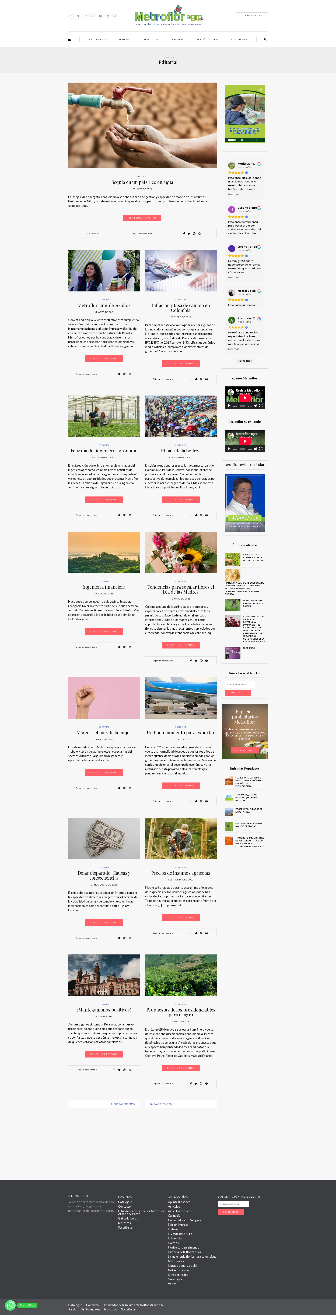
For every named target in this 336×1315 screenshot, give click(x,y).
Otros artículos (178, 1275)
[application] (245, 397)
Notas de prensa (179, 1270)
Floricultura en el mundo (183, 1247)
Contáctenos (244, 750)
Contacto (177, 39)
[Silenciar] (255, 405)
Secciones (96, 39)
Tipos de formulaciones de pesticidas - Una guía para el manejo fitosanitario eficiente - (249, 843)
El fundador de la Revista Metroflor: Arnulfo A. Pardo (141, 1212)
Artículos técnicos (180, 1211)
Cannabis (174, 1215)
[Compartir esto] (184, 233)
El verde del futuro (180, 1234)
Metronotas (176, 1261)
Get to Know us (252, 16)
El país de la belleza (181, 450)
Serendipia (175, 1279)
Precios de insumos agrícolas (180, 873)
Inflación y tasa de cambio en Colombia (181, 307)
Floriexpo (249, 648)
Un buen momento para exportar (181, 732)
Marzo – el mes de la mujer (104, 732)
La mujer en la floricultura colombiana (192, 1256)
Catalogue (125, 1202)
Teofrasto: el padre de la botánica (248, 810)
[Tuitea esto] (189, 233)
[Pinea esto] (199, 233)
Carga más (245, 360)
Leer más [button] (233, 194)
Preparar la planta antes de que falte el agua (253, 557)
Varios (172, 1284)
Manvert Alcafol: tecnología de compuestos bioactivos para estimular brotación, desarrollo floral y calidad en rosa (244, 588)
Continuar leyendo (142, 218)
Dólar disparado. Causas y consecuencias (104, 875)
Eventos (173, 1243)
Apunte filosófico (179, 1202)
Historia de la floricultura (184, 1252)
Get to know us (128, 1218)
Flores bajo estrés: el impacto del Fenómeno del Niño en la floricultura (248, 781)
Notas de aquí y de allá (182, 1265)
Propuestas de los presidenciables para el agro (180, 1012)
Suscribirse (239, 39)
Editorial (125, 39)
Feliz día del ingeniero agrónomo (104, 450)
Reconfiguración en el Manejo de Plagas (248, 824)
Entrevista (175, 1238)
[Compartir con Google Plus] (194, 233)
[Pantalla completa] (261, 405)
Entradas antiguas (123, 1104)
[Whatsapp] (10, 1305)
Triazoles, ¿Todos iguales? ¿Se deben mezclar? (246, 797)
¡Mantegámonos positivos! (104, 1010)
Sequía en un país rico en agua (142, 182)
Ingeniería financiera (103, 587)
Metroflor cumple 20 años (104, 305)
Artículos (174, 1206)
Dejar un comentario (142, 233)
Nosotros (151, 39)
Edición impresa (208, 39)
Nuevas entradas (161, 1104)
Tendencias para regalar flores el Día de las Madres (180, 589)
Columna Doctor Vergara (184, 1220)
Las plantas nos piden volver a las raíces (253, 603)
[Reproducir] (229, 405)
